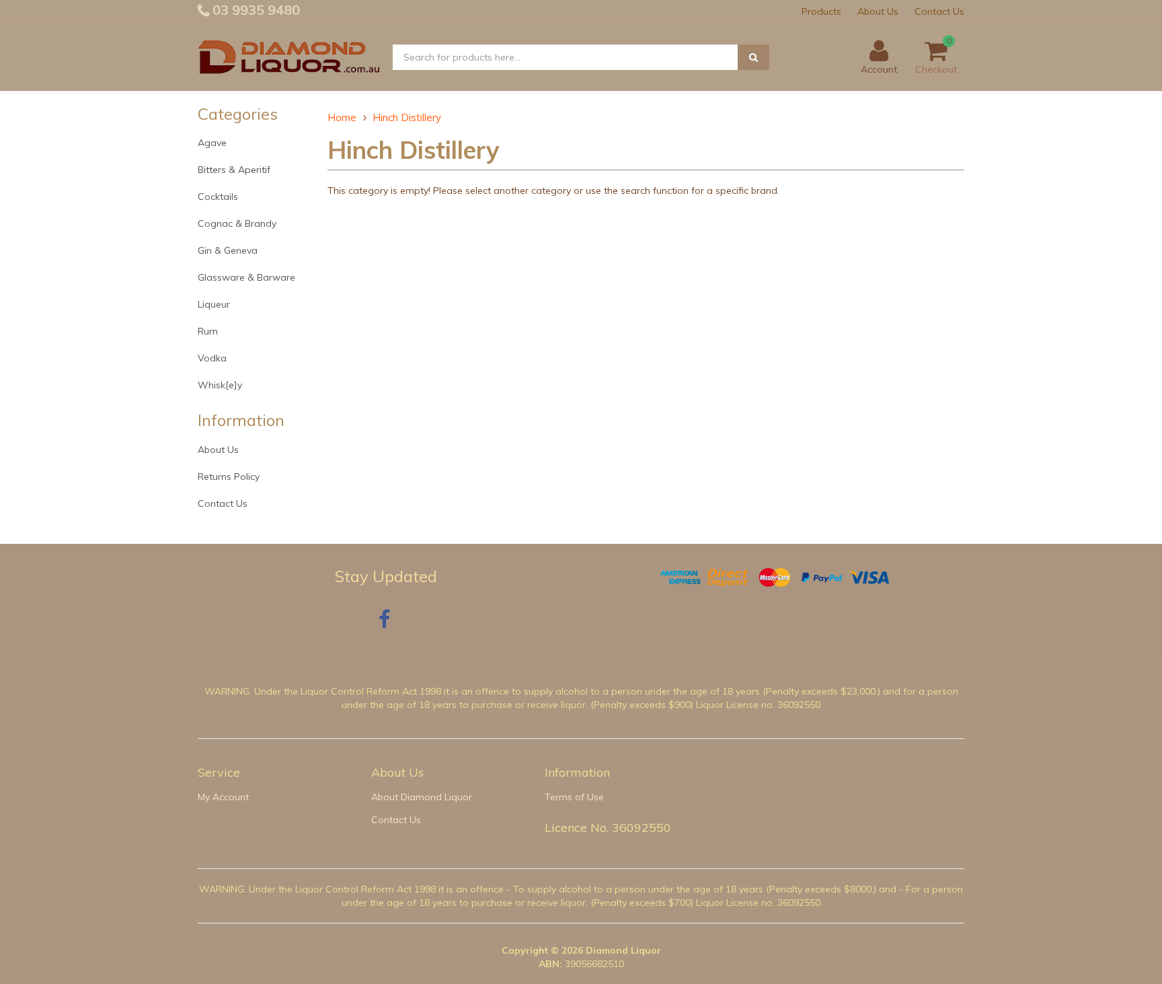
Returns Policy (229, 476)
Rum (208, 331)
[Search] (753, 57)
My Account (223, 797)
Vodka (212, 358)
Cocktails (218, 196)
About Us (877, 11)
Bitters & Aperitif (234, 170)
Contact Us (939, 11)
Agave (212, 143)
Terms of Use (574, 797)
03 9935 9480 (254, 9)
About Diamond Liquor (421, 797)
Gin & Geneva (228, 250)
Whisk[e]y (220, 385)
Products (821, 11)
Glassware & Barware (246, 277)
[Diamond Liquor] (288, 56)
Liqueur (214, 304)
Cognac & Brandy (237, 223)
